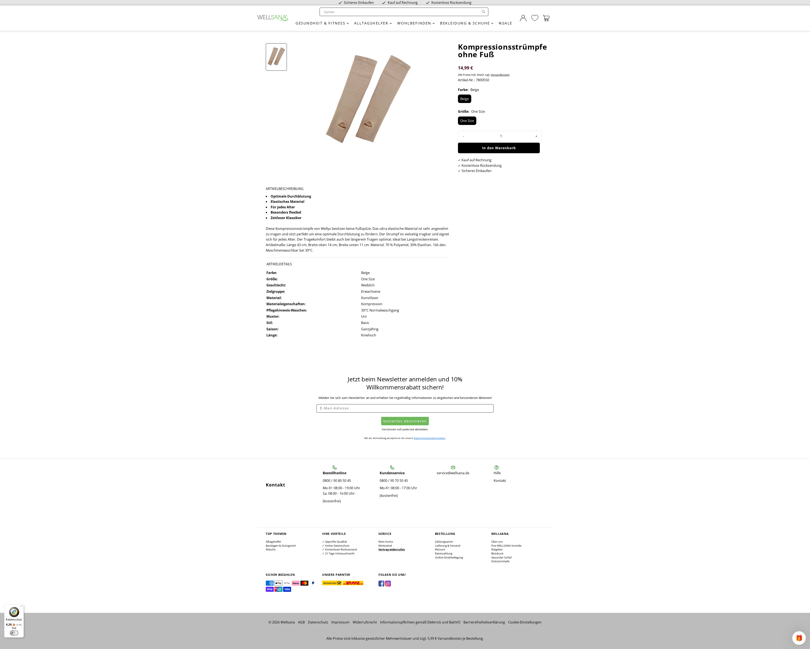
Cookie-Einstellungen (524, 622)
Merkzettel (385, 545)
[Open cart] (546, 18)
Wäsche (270, 549)
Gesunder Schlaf (501, 557)
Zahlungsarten (444, 541)
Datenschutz (318, 622)
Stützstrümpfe (500, 561)
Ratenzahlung (443, 553)
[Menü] (21, 607)
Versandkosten (500, 75)
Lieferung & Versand (447, 545)
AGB (301, 622)
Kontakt (500, 480)
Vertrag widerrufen (391, 549)
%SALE (505, 23)
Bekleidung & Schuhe (465, 23)
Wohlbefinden (415, 23)
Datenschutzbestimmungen (429, 438)
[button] (799, 638)
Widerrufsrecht (365, 622)
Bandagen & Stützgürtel (281, 545)
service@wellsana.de (453, 473)
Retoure (440, 549)
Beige (464, 98)
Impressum (340, 622)
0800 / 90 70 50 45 (394, 480)
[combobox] (400, 12)
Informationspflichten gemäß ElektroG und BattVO (420, 622)
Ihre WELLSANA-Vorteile (506, 545)
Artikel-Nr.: (466, 80)
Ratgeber (497, 549)
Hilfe (497, 473)
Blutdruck (497, 553)
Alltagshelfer (372, 23)
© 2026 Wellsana (282, 622)
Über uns (497, 541)
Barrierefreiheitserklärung (484, 622)
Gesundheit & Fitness (321, 23)
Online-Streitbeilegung (449, 557)
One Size (467, 120)
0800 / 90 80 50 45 (337, 480)
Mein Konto (385, 541)
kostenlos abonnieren (405, 421)
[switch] (14, 632)
